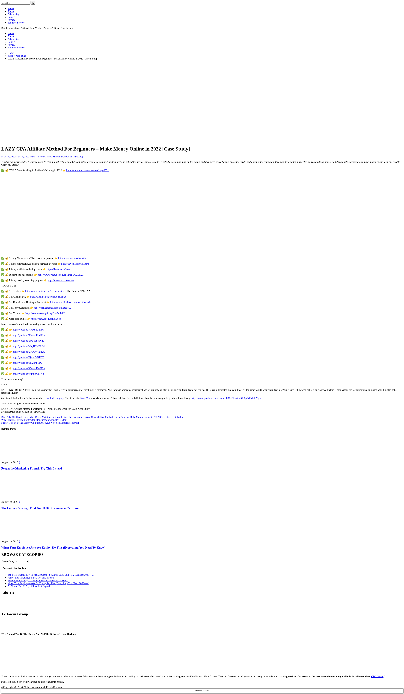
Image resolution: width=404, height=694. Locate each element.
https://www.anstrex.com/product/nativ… (45, 291)
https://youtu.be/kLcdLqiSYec (46, 318)
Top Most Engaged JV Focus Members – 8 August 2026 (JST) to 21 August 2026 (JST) (51, 574)
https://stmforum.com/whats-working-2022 (87, 170)
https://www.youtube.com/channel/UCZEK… (61, 274)
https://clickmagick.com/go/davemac (48, 296)
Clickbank (17, 417)
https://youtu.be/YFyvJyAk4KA (29, 351)
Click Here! (377, 676)
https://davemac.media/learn (75, 263)
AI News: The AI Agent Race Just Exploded (30, 586)
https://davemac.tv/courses (61, 280)
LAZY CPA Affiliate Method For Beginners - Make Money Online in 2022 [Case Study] (128, 417)
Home (11, 8)
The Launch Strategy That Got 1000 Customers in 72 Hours (40, 508)
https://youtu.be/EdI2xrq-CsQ (27, 362)
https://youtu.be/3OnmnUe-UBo (29, 335)
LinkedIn (178, 417)
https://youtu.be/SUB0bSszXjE (28, 340)
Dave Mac (85, 398)
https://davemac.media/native (72, 258)
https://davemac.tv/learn (58, 269)
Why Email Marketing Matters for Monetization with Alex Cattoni (34, 420)
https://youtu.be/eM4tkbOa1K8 (28, 373)
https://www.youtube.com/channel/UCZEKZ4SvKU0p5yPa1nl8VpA (226, 398)
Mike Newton (37, 156)
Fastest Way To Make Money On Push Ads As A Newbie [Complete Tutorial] (40, 422)
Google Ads (61, 417)
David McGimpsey (54, 398)
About (11, 11)
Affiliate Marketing (53, 156)
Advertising (13, 14)
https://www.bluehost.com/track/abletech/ (70, 302)
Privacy (11, 19)
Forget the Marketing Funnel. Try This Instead (31, 468)
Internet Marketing (73, 156)
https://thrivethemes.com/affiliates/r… (52, 307)
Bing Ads (6, 417)
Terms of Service (16, 22)
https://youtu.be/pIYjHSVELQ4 (29, 346)
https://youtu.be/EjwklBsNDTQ (29, 357)
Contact (11, 17)
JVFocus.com (75, 417)
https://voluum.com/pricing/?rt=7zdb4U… (46, 313)
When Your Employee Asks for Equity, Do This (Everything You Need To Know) (53, 547)
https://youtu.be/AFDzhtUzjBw (28, 329)
